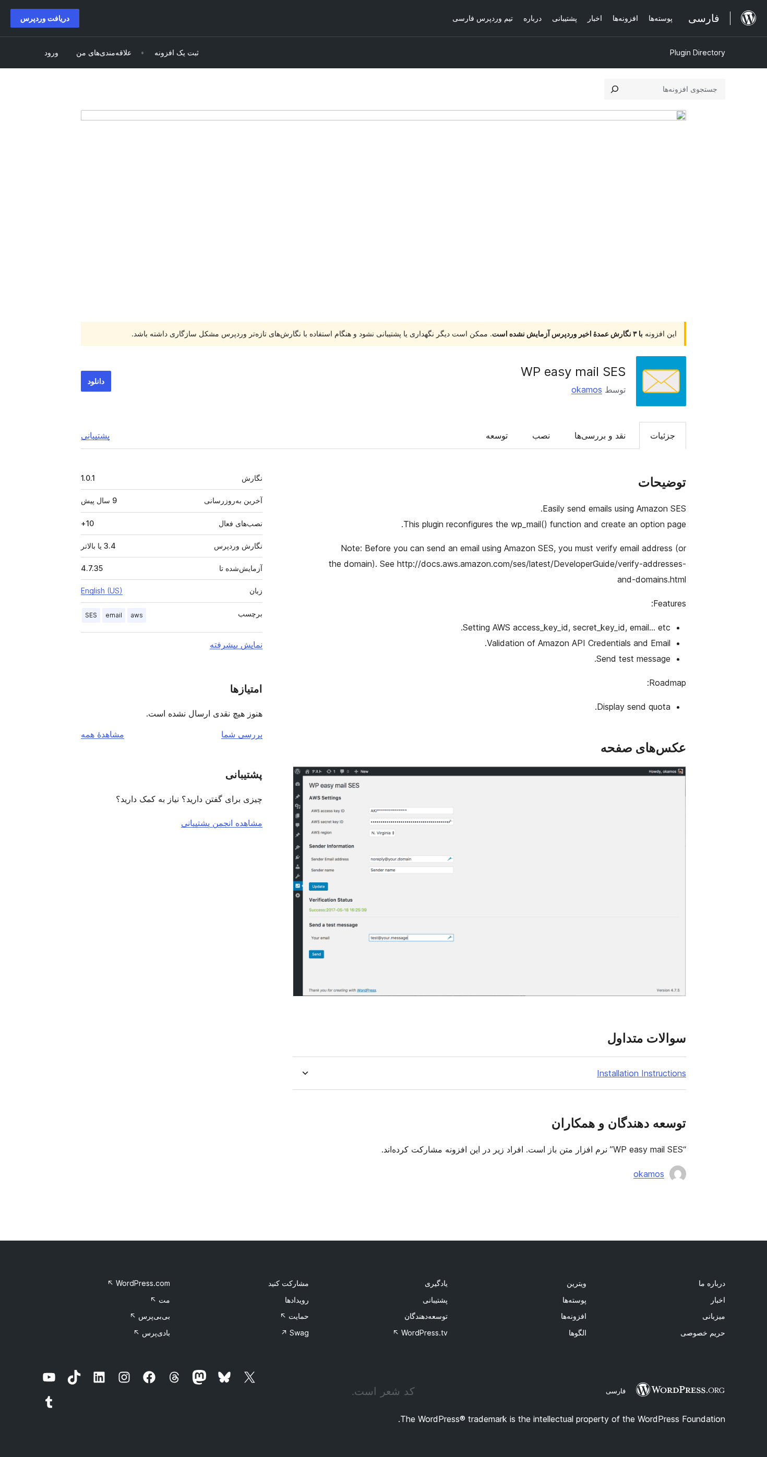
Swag (295, 1332)
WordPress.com (138, 1283)
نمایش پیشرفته (236, 644)
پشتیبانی (95, 435)
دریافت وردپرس (44, 18)
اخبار (718, 1299)
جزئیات (662, 435)
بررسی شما (241, 734)
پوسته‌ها (574, 1299)
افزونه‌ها (573, 1316)
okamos (586, 389)
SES (91, 615)
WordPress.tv (420, 1332)
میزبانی (713, 1316)
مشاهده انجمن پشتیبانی (221, 823)
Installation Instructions (641, 1073)
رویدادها (297, 1299)
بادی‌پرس (151, 1332)
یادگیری (436, 1283)
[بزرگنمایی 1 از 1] (672, 780)
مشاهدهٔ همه (102, 734)
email (113, 615)
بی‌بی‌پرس (149, 1316)
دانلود (96, 381)
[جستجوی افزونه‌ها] (614, 89)
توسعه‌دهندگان (426, 1316)
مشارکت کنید (288, 1283)
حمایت (294, 1316)
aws (136, 615)
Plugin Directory (697, 52)
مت (160, 1299)
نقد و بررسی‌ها (600, 435)
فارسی (616, 1391)
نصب (541, 435)
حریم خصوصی (702, 1332)
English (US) (102, 590)
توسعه (497, 435)
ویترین (576, 1283)
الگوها (577, 1332)
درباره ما (712, 1283)
